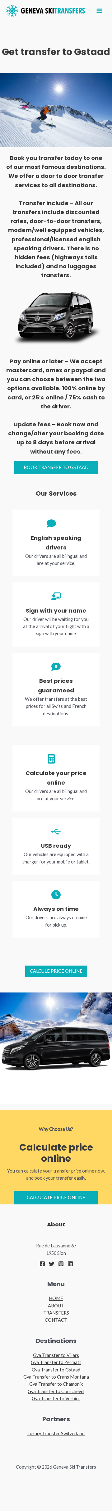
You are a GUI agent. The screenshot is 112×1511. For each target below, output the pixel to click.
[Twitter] (51, 1264)
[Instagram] (61, 1264)
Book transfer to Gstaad (56, 467)
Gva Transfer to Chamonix (56, 1384)
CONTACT (56, 1320)
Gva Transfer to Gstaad (56, 1369)
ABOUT (56, 1305)
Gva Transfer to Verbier (56, 1398)
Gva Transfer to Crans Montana (56, 1377)
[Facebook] (42, 1264)
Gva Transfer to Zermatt (56, 1362)
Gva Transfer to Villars (56, 1355)
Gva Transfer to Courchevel (56, 1391)
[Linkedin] (70, 1264)
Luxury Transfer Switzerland (56, 1433)
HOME (56, 1298)
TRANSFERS (56, 1312)
